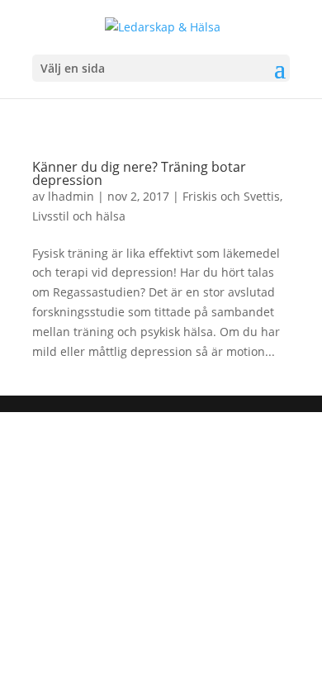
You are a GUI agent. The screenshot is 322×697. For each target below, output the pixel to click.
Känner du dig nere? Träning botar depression (139, 173)
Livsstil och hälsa (78, 216)
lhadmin (71, 196)
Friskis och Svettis (231, 196)
